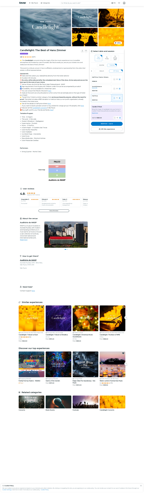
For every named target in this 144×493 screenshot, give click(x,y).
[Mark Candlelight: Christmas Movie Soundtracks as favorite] (96, 306)
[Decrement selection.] (114, 79)
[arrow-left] (92, 71)
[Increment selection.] (119, 79)
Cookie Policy (45, 489)
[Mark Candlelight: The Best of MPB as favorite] (123, 306)
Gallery (119, 43)
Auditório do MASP (28, 260)
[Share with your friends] (82, 51)
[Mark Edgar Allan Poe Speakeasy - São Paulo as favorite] (96, 352)
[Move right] (126, 316)
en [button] (115, 3)
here (49, 91)
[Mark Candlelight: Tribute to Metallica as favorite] (69, 306)
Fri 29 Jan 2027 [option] (115, 58)
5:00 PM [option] (101, 65)
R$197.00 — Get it (107, 124)
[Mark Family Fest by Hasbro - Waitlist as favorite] (42, 352)
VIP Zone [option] (116, 71)
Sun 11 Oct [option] (98, 58)
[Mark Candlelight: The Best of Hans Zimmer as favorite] (86, 51)
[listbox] (107, 58)
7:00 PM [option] (112, 65)
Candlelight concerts (40, 108)
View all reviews (53, 210)
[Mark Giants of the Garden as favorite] (69, 352)
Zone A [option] (102, 71)
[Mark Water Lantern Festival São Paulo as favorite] (123, 352)
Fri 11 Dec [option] (107, 58)
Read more (23, 240)
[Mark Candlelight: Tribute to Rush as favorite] (42, 306)
